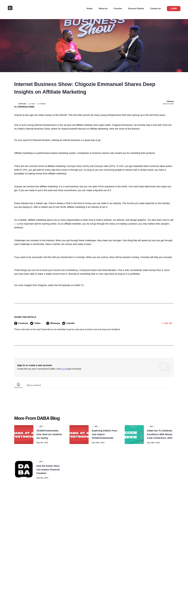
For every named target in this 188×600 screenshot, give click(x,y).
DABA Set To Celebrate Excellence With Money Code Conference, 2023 (159, 434)
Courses (118, 8)
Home (89, 8)
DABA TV (79, 285)
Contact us (155, 8)
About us (103, 8)
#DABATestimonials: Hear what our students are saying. (49, 434)
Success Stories (136, 8)
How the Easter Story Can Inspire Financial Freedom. (48, 470)
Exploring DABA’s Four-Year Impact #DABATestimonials (105, 434)
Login (173, 8)
